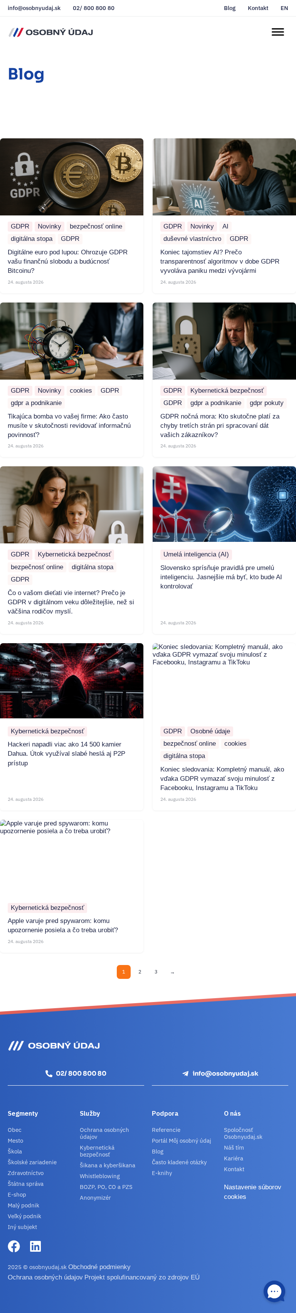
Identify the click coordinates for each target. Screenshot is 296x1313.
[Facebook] (14, 1246)
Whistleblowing (100, 1176)
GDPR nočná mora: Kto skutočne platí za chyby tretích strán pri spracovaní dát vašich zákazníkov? (219, 426)
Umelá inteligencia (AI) (196, 554)
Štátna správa (26, 1183)
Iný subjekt (22, 1227)
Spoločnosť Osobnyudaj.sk (243, 1133)
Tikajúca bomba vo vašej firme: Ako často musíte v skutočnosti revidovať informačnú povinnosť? (69, 426)
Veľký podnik (24, 1216)
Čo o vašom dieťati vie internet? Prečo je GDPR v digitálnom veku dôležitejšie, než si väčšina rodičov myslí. (71, 602)
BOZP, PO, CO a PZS (106, 1186)
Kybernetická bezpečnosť (227, 390)
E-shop (17, 1194)
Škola (15, 1151)
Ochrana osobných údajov (104, 1133)
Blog (229, 8)
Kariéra (233, 1158)
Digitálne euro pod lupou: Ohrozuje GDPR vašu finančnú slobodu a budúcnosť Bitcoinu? (68, 262)
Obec (15, 1129)
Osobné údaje (210, 731)
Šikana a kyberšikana (107, 1165)
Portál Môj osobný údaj (181, 1140)
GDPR (20, 226)
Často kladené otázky (179, 1162)
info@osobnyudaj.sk (34, 8)
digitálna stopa (31, 238)
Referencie (166, 1129)
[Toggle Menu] (277, 32)
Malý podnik (23, 1205)
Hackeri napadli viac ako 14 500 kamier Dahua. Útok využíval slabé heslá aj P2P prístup (66, 754)
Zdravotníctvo (26, 1173)
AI (225, 226)
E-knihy (162, 1173)
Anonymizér (95, 1197)
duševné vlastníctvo (192, 238)
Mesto (15, 1140)
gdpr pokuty (267, 403)
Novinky (49, 226)
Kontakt (258, 8)
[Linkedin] (35, 1246)
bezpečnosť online (96, 226)
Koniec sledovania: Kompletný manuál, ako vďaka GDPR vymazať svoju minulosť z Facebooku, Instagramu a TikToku (222, 779)
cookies (81, 390)
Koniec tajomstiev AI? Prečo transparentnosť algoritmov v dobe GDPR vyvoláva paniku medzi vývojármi (219, 262)
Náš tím (234, 1147)
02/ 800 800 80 (93, 8)
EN (284, 8)
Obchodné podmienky (99, 1267)
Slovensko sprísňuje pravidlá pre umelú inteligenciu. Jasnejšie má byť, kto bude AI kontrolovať (221, 577)
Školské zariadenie (32, 1162)
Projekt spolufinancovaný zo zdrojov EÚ (142, 1277)
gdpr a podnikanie (36, 403)
